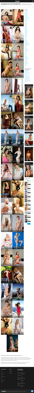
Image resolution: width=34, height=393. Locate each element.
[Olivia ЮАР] (18, 17)
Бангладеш (26, 14)
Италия (26, 30)
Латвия (26, 38)
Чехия (26, 60)
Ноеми (28, 202)
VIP (1, 371)
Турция (26, 55)
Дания (26, 26)
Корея (26, 36)
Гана (25, 22)
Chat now (29, 184)
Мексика (26, 41)
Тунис (25, 54)
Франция (26, 56)
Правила (10, 371)
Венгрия (26, 18)
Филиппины (26, 57)
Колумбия (26, 35)
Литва (26, 39)
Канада (26, 33)
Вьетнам (26, 20)
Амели (28, 186)
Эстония (26, 61)
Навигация (3, 376)
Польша (26, 48)
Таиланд (26, 53)
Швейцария (26, 62)
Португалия (26, 49)
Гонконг (26, 24)
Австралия (26, 10)
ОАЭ (25, 46)
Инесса (29, 198)
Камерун (26, 32)
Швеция (26, 63)
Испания (26, 28)
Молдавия (26, 42)
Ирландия (26, 29)
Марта (28, 194)
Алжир (26, 12)
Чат (1, 378)
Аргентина (26, 13)
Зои (28, 182)
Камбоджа (26, 31)
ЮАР (31, 4)
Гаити (25, 21)
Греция (26, 25)
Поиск (2, 374)
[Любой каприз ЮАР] (6, 52)
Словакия (26, 50)
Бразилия (26, 16)
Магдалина (29, 206)
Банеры (10, 373)
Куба (25, 37)
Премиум (2, 380)
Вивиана (29, 190)
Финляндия (26, 58)
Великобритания (27, 17)
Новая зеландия (27, 44)
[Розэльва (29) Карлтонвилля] (6, 17)
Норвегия (26, 45)
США (25, 52)
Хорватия (26, 59)
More (29, 223)
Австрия (26, 11)
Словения (26, 51)
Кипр (25, 34)
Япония (26, 65)
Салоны (2, 373)
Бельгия (26, 15)
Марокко (26, 40)
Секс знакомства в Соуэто (23, 373)
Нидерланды (27, 43)
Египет (26, 27)
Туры (2, 381)
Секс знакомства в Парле (19, 378)
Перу (25, 47)
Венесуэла (26, 19)
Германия (26, 23)
